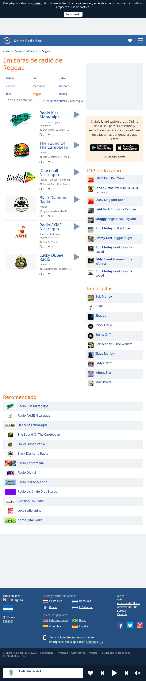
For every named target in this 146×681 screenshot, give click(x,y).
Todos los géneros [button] (19, 100)
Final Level (20, 656)
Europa (121, 610)
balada (10, 78)
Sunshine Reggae (115, 209)
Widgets (93, 652)
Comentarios (78, 652)
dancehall (65, 179)
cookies (37, 3)
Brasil (82, 620)
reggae (37, 94)
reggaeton (45, 125)
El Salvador (86, 607)
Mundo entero (58, 101)
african (53, 179)
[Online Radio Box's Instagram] (140, 625)
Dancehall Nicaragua (33, 425)
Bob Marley (103, 296)
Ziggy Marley (104, 353)
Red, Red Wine (110, 178)
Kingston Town (110, 200)
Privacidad (62, 652)
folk (8, 94)
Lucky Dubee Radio (31, 444)
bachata (64, 86)
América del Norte (128, 603)
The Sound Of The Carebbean (39, 434)
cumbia (10, 86)
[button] (114, 673)
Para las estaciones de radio (116, 652)
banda (63, 94)
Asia (119, 599)
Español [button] (8, 621)
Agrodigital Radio (30, 520)
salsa (62, 78)
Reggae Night (113, 238)
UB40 (99, 306)
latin (35, 78)
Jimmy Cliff (102, 334)
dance (43, 234)
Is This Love (112, 228)
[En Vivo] (76, 114)
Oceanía (122, 614)
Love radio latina (29, 510)
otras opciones (114, 156)
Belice (53, 607)
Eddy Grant (103, 363)
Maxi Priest (103, 382)
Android (91, 642)
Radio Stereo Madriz (32, 482)
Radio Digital (27, 472)
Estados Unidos (58, 620)
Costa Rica (55, 601)
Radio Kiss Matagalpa (33, 406)
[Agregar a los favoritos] (90, 673)
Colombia (55, 626)
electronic (45, 122)
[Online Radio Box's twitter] (130, 625)
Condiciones (46, 652)
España (83, 626)
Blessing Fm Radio (31, 501)
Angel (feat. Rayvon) (115, 219)
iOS (101, 642)
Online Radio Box (27, 40)
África (121, 596)
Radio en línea (13, 598)
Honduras (85, 601)
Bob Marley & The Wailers (113, 344)
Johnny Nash (104, 372)
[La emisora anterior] (102, 673)
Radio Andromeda (31, 463)
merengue (39, 86)
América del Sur (127, 607)
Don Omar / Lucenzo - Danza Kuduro (62, 129)
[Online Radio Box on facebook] (120, 625)
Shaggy (100, 315)
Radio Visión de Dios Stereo (37, 491)
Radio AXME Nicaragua (34, 415)
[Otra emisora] (126, 673)
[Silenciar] (138, 673)
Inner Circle (103, 325)
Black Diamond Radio (33, 453)
